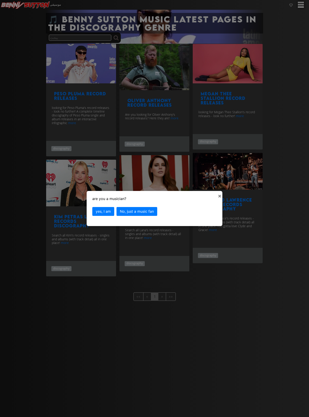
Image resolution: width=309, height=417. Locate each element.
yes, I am (103, 211)
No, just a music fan (137, 211)
